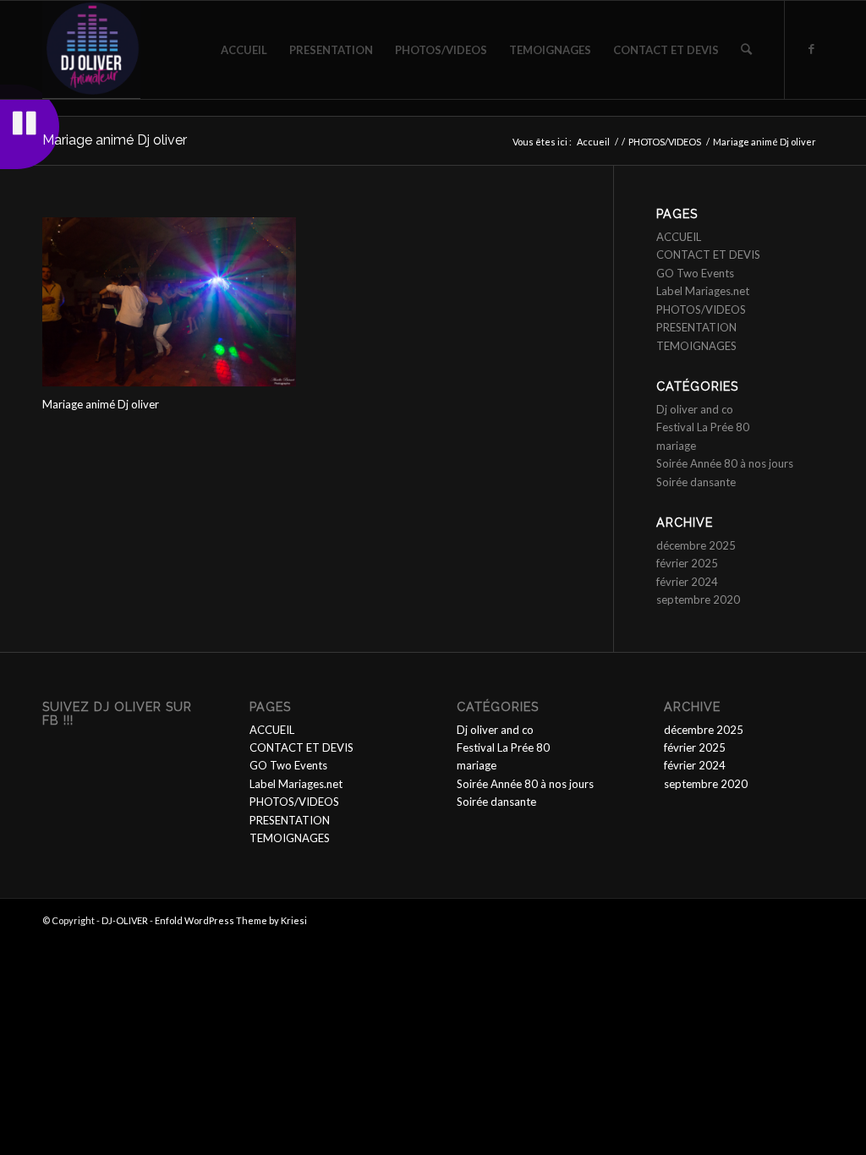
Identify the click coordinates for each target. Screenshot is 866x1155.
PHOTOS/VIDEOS (664, 141)
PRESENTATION (696, 327)
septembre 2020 (698, 599)
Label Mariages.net (702, 291)
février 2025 (687, 563)
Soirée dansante (696, 482)
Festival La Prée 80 (702, 427)
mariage (676, 445)
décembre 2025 (696, 545)
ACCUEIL (678, 237)
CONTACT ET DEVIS (708, 254)
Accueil (593, 141)
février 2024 (687, 581)
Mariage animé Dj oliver (114, 140)
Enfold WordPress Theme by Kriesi (231, 920)
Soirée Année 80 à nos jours (724, 463)
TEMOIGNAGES (696, 346)
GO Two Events (695, 273)
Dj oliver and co (694, 409)
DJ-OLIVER (124, 920)
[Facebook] (811, 49)
